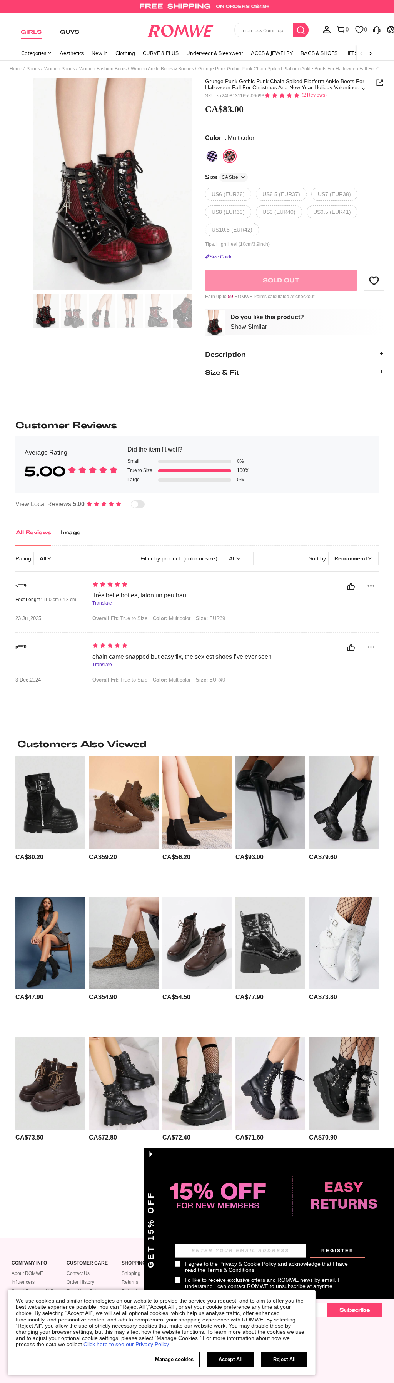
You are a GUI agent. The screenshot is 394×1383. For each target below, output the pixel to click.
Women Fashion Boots (103, 69)
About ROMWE (27, 1273)
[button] (374, 280)
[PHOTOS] (112, 184)
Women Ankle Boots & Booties (162, 69)
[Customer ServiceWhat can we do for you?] (376, 29)
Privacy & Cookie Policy (247, 1264)
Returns (130, 1282)
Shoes (33, 69)
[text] (189, 585)
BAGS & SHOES (319, 53)
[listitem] (50, 823)
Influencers (23, 1282)
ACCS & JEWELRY (272, 53)
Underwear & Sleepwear (214, 53)
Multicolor (171, 618)
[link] (197, 9)
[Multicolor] (230, 156)
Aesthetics (72, 53)
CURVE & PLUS (161, 53)
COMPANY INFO (29, 1263)
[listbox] (326, 29)
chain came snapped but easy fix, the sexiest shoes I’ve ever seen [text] (182, 656)
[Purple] (212, 156)
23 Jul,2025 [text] (28, 618)
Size (221, 177)
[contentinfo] (29, 857)
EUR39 (210, 618)
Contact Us (78, 1273)
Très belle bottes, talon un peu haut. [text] (140, 595)
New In (100, 53)
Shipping (131, 1273)
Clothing (125, 53)
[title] (197, 743)
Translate (102, 603)
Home (16, 69)
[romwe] (180, 29)
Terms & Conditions (230, 1270)
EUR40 (210, 679)
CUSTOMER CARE (87, 1263)
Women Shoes (59, 69)
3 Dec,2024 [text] (28, 680)
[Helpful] (351, 586)
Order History (80, 1282)
